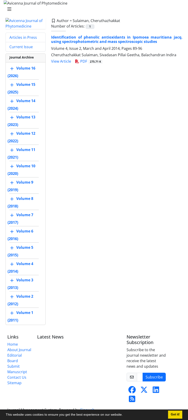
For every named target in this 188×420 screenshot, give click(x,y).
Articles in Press (23, 37)
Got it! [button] (175, 414)
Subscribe (154, 377)
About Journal (19, 349)
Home (12, 344)
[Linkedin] (155, 391)
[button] (124, 415)
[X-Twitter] (143, 391)
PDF (90, 61)
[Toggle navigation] (93, 9)
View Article (61, 61)
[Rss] (132, 400)
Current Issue (21, 46)
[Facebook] (132, 391)
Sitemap (14, 382)
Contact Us (16, 377)
